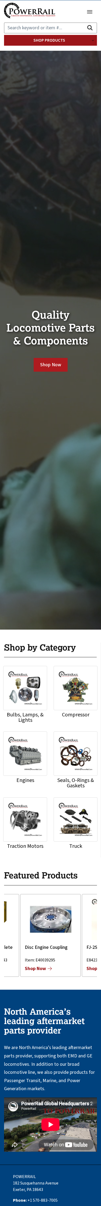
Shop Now (50, 364)
